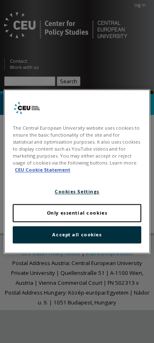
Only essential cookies (77, 213)
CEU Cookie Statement (42, 170)
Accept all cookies (76, 235)
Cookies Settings (77, 192)
